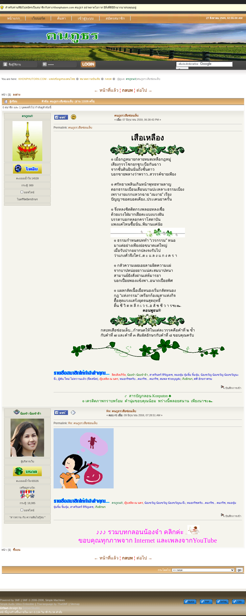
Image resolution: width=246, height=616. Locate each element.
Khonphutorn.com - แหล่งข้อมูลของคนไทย (46, 79)
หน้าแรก (13, 18)
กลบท (108, 79)
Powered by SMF (10, 600)
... (141, 533)
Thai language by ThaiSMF (52, 604)
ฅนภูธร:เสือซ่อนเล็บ (126, 115)
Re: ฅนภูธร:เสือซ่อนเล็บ (121, 411)
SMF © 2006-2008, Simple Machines (43, 600)
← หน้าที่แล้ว (106, 90)
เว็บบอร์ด (38, 18)
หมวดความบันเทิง (90, 79)
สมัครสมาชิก (115, 18)
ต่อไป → (144, 90)
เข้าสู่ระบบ (86, 18)
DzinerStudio (31, 608)
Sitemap (75, 604)
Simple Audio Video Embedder (17, 604)
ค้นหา (61, 18)
